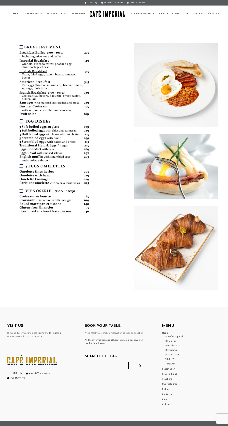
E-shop (163, 14)
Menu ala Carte (172, 345)
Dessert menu (172, 350)
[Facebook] (85, 3)
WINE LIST (169, 359)
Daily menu (170, 341)
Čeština (213, 14)
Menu (17, 14)
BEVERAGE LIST (172, 354)
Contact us (180, 14)
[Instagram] (96, 3)
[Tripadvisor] (91, 3)
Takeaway (170, 363)
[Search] (140, 365)
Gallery (198, 14)
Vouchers (79, 14)
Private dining (57, 14)
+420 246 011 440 (137, 2)
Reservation (33, 14)
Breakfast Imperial (174, 336)
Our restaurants (142, 14)
